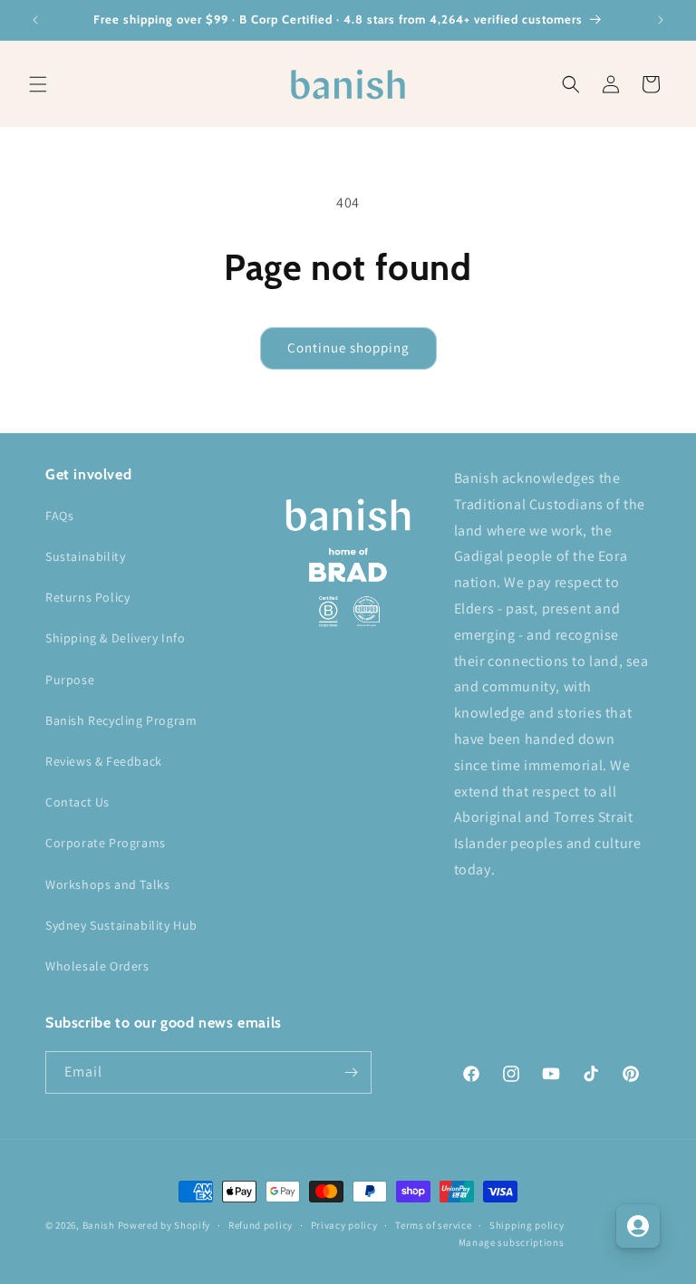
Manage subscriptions (512, 1242)
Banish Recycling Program (121, 720)
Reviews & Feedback (103, 761)
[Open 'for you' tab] (638, 1226)
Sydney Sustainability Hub (121, 925)
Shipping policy (527, 1225)
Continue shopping (348, 347)
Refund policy (260, 1225)
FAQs (59, 515)
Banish (98, 1225)
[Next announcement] (661, 20)
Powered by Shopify (164, 1225)
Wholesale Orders (97, 966)
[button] (38, 84)
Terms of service (433, 1225)
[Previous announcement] (35, 20)
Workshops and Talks (107, 884)
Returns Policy (87, 597)
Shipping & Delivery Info (115, 638)
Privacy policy (344, 1225)
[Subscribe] (351, 1072)
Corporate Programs (105, 843)
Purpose (69, 679)
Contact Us (77, 802)
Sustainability (85, 556)
